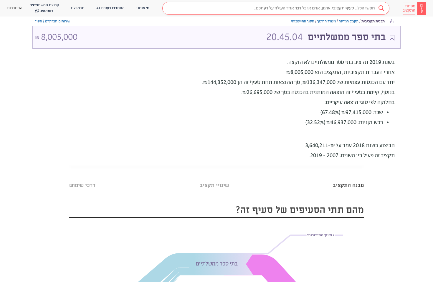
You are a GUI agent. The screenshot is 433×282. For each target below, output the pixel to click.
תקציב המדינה (348, 21)
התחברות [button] (14, 8)
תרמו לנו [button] (78, 8)
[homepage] (414, 8)
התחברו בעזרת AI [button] (110, 8)
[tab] (348, 178)
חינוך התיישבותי (302, 21)
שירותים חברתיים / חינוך (52, 21)
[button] (275, 8)
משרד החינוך (326, 21)
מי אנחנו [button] (142, 8)
